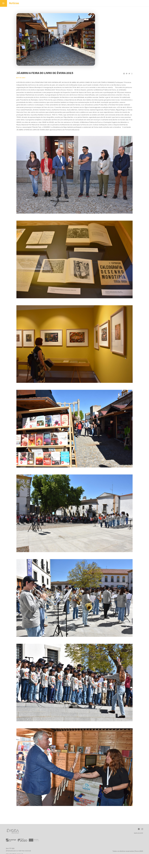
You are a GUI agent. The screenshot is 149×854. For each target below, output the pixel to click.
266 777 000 (10, 848)
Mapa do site (138, 833)
